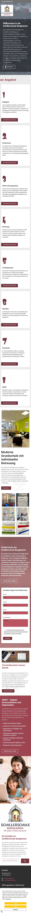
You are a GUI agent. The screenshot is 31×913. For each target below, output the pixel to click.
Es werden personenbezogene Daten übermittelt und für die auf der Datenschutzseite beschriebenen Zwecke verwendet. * (16, 631)
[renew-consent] (1, 911)
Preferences (15, 909)
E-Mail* (5, 609)
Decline (15, 906)
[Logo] (7, 10)
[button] (21, 10)
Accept (15, 903)
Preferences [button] (8, 899)
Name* (4, 594)
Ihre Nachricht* (7, 617)
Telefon (5, 602)
